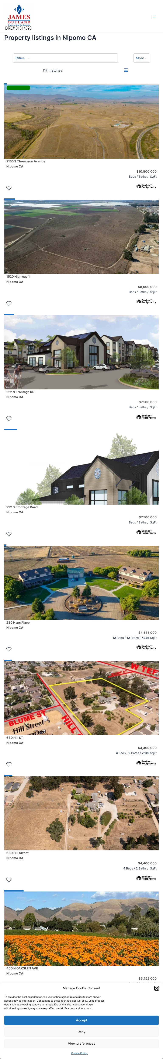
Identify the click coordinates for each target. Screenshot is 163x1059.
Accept (81, 1020)
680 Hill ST (14, 740)
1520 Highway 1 (18, 279)
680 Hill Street (17, 855)
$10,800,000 (146, 171)
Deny (81, 1032)
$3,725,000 (148, 978)
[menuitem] (65, 58)
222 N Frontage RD (20, 394)
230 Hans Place (18, 625)
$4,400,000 (147, 748)
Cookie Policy (79, 1053)
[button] (157, 988)
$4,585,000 (147, 633)
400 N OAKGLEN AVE (22, 970)
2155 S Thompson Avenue (25, 163)
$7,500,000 (148, 402)
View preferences (81, 1043)
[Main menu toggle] (154, 16)
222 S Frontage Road (22, 509)
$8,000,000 (147, 287)
